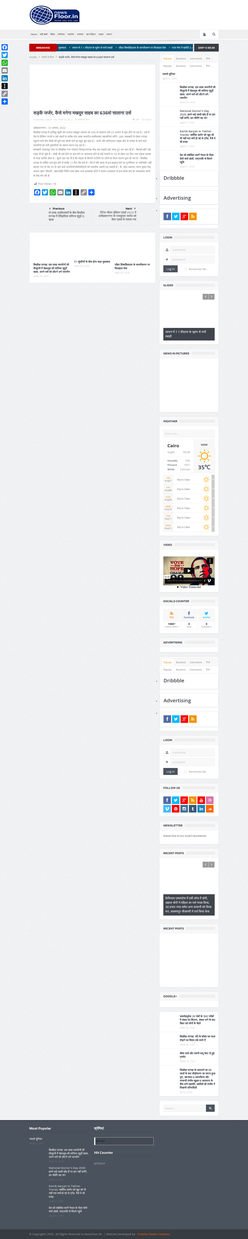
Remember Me (197, 269)
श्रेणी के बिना (83, 119)
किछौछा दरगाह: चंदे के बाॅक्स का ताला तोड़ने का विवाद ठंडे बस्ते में (197, 1027)
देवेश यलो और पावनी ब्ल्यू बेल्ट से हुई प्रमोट (197, 1044)
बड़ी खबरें (43, 34)
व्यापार (109, 34)
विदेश (52, 34)
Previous (59, 208)
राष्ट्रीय (71, 34)
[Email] (5, 70)
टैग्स (208, 58)
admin (48, 119)
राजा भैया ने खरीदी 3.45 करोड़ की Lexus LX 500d (158, 47)
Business (181, 58)
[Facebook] (5, 47)
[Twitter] (5, 55)
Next (129, 208)
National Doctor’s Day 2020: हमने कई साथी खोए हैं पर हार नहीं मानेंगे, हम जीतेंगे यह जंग (197, 114)
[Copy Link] (5, 94)
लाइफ (101, 34)
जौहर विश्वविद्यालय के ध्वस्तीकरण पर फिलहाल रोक (103, 47)
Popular (168, 58)
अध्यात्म (80, 34)
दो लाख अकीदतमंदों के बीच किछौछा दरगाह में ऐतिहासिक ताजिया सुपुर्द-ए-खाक (67, 216)
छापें (137, 119)
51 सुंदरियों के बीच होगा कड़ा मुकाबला (92, 261)
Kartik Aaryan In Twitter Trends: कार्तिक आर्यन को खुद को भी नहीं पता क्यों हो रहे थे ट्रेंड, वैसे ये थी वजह (197, 136)
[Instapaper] (5, 86)
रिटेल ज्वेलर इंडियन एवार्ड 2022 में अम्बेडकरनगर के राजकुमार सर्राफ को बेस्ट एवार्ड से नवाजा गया (117, 215)
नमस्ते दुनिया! (168, 74)
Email (149, 119)
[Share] (5, 101)
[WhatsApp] (5, 63)
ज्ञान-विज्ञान (91, 34)
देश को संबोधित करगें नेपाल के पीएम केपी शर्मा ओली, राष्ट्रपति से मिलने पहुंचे (197, 158)
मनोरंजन (61, 34)
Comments (196, 58)
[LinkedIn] (5, 78)
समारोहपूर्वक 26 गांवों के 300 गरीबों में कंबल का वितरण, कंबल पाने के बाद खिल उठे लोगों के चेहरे (197, 1009)
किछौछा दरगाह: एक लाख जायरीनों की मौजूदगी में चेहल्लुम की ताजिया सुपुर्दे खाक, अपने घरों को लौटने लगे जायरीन (51, 268)
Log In (170, 269)
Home (34, 34)
